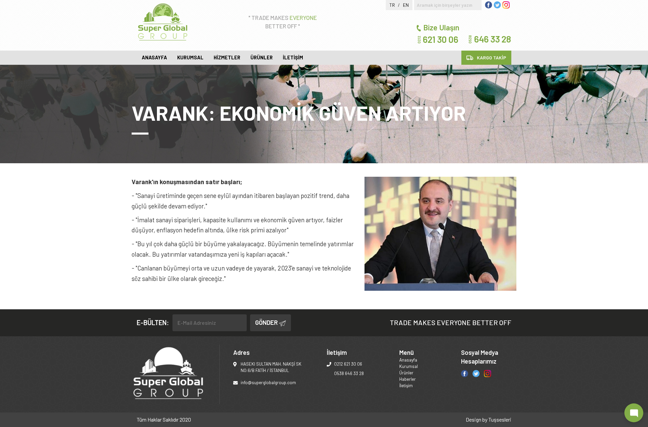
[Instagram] (487, 372)
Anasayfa (154, 57)
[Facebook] (464, 372)
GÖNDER (267, 322)
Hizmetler (227, 57)
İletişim (293, 57)
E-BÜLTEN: (153, 322)
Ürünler (261, 57)
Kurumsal (190, 57)
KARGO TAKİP (491, 57)
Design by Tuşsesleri (488, 419)
